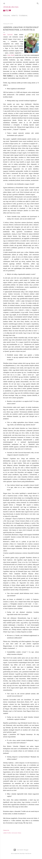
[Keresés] (38, 3)
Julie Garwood (7, 34)
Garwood (14, 833)
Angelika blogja (10, 7)
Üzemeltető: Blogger (22, 850)
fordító (9, 833)
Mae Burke (28, 853)
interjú (19, 833)
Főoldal (6, 15)
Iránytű (14, 15)
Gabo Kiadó (10, 55)
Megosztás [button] (6, 830)
